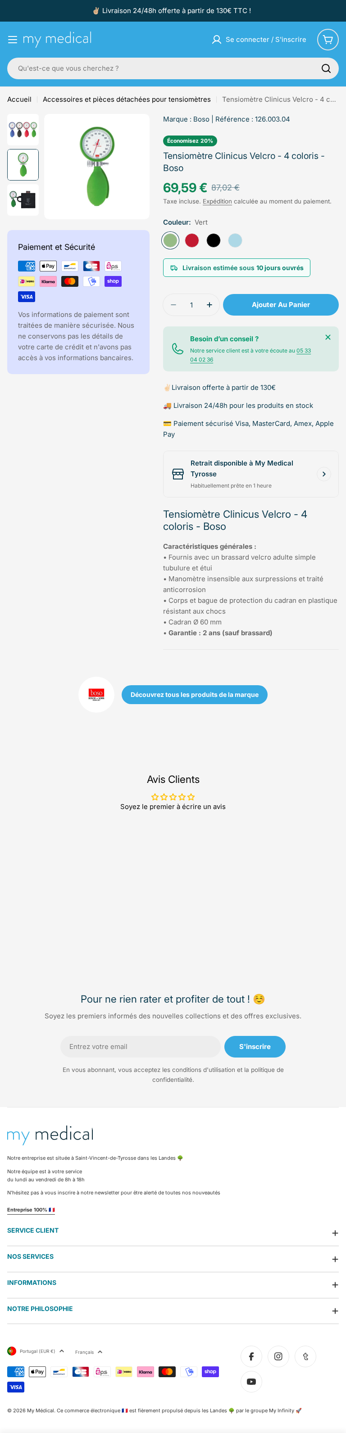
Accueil (19, 99)
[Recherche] (326, 68)
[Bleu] (235, 240)
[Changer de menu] (12, 39)
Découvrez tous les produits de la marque (195, 694)
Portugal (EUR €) (37, 1351)
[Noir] (213, 240)
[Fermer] (328, 337)
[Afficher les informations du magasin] (324, 474)
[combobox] (173, 68)
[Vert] (170, 240)
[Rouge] (192, 240)
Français (84, 1352)
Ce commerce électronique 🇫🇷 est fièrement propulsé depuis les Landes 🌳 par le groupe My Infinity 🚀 (179, 1410)
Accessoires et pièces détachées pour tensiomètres (127, 99)
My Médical (40, 1410)
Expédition (217, 201)
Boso (201, 119)
